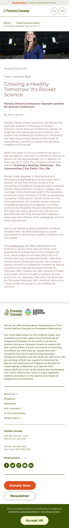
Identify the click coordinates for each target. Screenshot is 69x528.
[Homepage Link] (16, 11)
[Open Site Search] (54, 11)
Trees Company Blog (28, 22)
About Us (9, 394)
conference (17, 245)
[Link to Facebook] (6, 465)
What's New (11, 418)
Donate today (19, 2)
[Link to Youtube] (24, 465)
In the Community (14, 413)
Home (6, 22)
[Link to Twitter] (12, 465)
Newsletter (19, 496)
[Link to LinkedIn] (31, 465)
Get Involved (11, 408)
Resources (10, 403)
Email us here (12, 457)
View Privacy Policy (50, 511)
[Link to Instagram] (18, 465)
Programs (9, 398)
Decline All (14, 511)
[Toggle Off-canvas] (62, 11)
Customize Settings (29, 511)
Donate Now (19, 485)
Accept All (34, 520)
